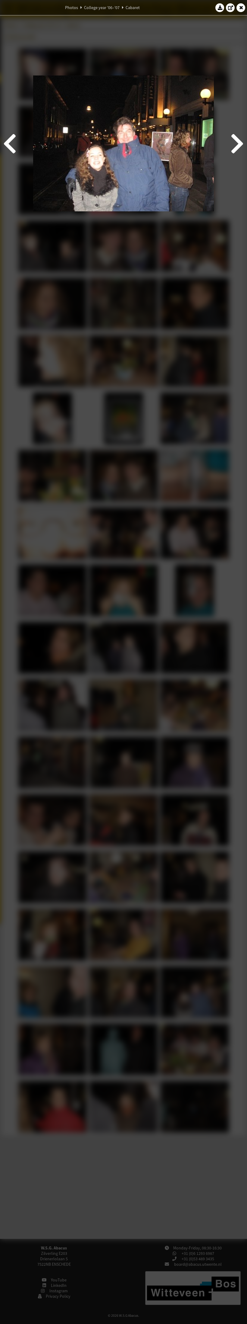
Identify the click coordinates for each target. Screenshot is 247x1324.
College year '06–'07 (102, 7)
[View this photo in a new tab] (230, 7)
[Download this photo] (219, 7)
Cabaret (133, 7)
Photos (71, 7)
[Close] (240, 7)
